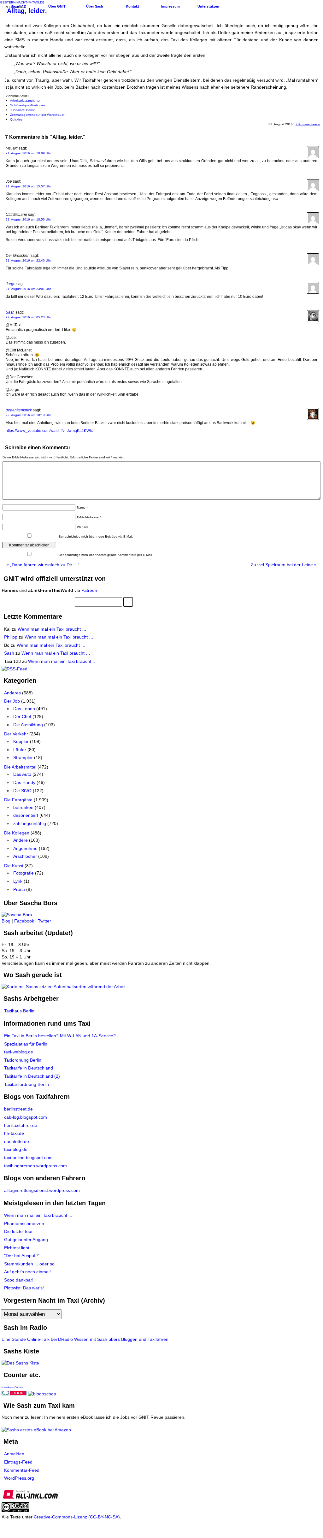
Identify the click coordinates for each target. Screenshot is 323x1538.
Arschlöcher (25, 856)
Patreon (89, 590)
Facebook (24, 920)
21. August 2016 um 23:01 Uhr (28, 289)
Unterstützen (208, 6)
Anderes (12, 692)
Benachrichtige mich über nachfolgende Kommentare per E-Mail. (105, 555)
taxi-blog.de (15, 1149)
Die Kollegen (16, 832)
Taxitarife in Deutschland (28, 1067)
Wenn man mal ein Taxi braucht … (52, 629)
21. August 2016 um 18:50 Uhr (28, 219)
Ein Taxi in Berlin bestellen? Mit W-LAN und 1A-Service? (60, 1035)
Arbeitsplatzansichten (25, 100)
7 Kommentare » (308, 124)
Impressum (170, 6)
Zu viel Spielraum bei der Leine (284, 564)
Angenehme (25, 848)
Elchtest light (16, 1247)
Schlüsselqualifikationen (27, 105)
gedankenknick (19, 410)
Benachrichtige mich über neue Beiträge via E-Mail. (96, 536)
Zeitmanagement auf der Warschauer (37, 114)
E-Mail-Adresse (89, 517)
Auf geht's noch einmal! (27, 1271)
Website (83, 527)
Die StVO (22, 790)
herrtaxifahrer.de (20, 1125)
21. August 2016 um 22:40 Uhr (28, 260)
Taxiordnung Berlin (22, 1060)
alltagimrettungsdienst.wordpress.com (42, 1190)
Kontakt (132, 6)
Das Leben (24, 708)
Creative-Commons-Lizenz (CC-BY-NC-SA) (77, 1516)
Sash (10, 312)
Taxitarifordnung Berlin (26, 1084)
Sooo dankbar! (18, 1279)
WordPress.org (19, 1478)
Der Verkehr (16, 733)
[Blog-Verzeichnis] (14, 1393)
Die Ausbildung (28, 724)
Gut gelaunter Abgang (26, 1239)
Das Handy (24, 782)
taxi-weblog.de (18, 1051)
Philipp (10, 636)
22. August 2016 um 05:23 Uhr (28, 317)
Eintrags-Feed (18, 1461)
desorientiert (25, 815)
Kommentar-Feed (21, 1470)
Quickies (16, 119)
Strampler (23, 757)
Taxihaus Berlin (19, 1010)
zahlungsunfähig (29, 823)
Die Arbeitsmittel (20, 766)
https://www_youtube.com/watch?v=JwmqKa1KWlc (49, 430)
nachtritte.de (16, 1141)
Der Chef (22, 716)
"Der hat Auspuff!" (21, 1255)
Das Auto (22, 774)
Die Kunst (13, 865)
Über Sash (94, 6)
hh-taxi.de (14, 1133)
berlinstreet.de (18, 1108)
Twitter (44, 920)
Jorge (10, 284)
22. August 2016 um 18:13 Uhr (28, 415)
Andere (20, 840)
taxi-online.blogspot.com (28, 1157)
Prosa (19, 889)
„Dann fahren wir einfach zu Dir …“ (42, 564)
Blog (6, 920)
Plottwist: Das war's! (24, 1287)
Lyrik (17, 881)
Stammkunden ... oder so (29, 1263)
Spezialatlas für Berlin (25, 1043)
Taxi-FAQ (18, 6)
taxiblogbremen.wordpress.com (35, 1165)
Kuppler (21, 741)
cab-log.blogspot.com (25, 1117)
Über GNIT (57, 6)
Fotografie (23, 872)
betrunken (23, 807)
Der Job (12, 701)
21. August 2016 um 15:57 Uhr (28, 186)
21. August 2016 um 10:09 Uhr (28, 153)
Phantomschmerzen (24, 1223)
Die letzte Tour (18, 1231)
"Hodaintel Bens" (22, 110)
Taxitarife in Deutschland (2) (32, 1076)
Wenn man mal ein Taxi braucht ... (38, 1215)
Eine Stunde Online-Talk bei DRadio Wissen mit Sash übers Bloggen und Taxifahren (85, 1339)
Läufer (19, 749)
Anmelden (14, 1453)
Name (82, 507)
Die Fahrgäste (18, 799)
